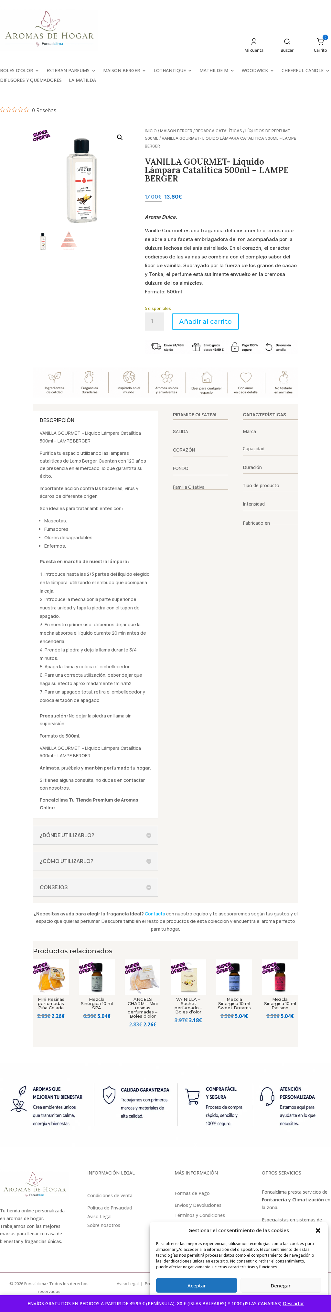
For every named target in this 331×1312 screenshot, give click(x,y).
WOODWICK (255, 70)
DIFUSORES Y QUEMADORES (31, 80)
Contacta (155, 914)
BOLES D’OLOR (16, 70)
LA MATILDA (82, 80)
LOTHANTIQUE (170, 70)
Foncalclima (54, 800)
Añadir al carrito (205, 321)
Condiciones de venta (110, 1195)
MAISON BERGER (121, 70)
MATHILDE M (213, 70)
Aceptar (196, 1285)
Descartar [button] (293, 1303)
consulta (84, 780)
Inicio (151, 130)
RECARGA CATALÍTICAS (219, 130)
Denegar (281, 1285)
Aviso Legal (128, 1283)
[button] (318, 1230)
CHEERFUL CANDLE (303, 70)
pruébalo (70, 768)
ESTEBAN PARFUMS (68, 70)
